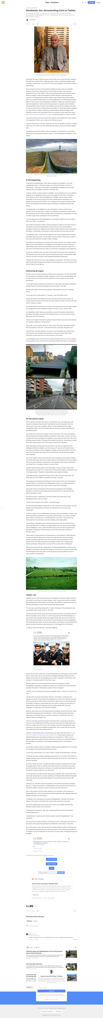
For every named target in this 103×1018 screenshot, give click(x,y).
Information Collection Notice (51, 995)
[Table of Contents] (2, 509)
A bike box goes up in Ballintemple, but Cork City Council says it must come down (44, 952)
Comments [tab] (29, 921)
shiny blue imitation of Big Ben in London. (39, 114)
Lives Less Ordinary (31, 7)
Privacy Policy (62, 995)
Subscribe (91, 2)
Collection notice (61, 1008)
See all (29, 987)
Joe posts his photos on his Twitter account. (40, 855)
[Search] (82, 2)
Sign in (98, 2)
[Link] (24, 180)
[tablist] (32, 921)
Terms (55, 1008)
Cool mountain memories (34, 964)
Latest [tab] (31, 947)
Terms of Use (58, 994)
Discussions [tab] (36, 947)
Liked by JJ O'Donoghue (35, 935)
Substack (44, 1015)
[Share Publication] (85, 2)
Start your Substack (48, 1011)
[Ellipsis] (76, 934)
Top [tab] (27, 947)
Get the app (58, 1011)
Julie (30, 934)
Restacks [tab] (35, 921)
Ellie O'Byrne (35, 968)
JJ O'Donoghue (32, 19)
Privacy (51, 1008)
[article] (51, 955)
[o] (71, 966)
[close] (65, 970)
